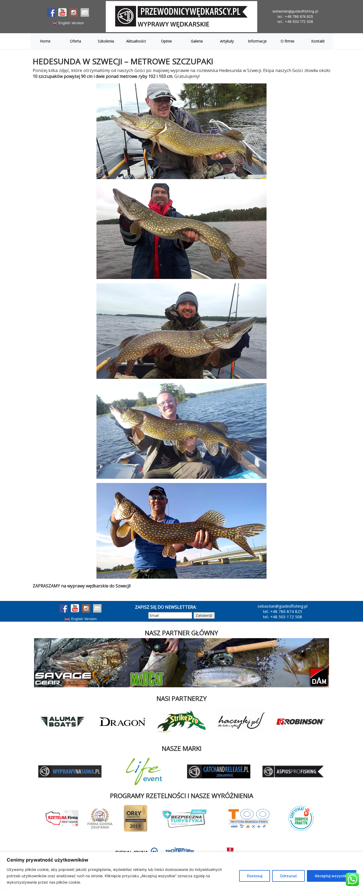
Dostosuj (254, 876)
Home (45, 41)
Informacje (257, 41)
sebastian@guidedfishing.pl (295, 11)
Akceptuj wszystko (332, 876)
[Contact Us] (85, 12)
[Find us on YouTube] (62, 12)
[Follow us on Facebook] (51, 12)
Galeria (197, 41)
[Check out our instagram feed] (73, 12)
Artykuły (227, 41)
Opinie (166, 41)
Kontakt (318, 41)
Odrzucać (288, 876)
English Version (70, 23)
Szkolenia (106, 41)
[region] (181, 871)
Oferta (75, 41)
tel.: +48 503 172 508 (295, 21)
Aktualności (136, 41)
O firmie (287, 41)
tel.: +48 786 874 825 (295, 16)
